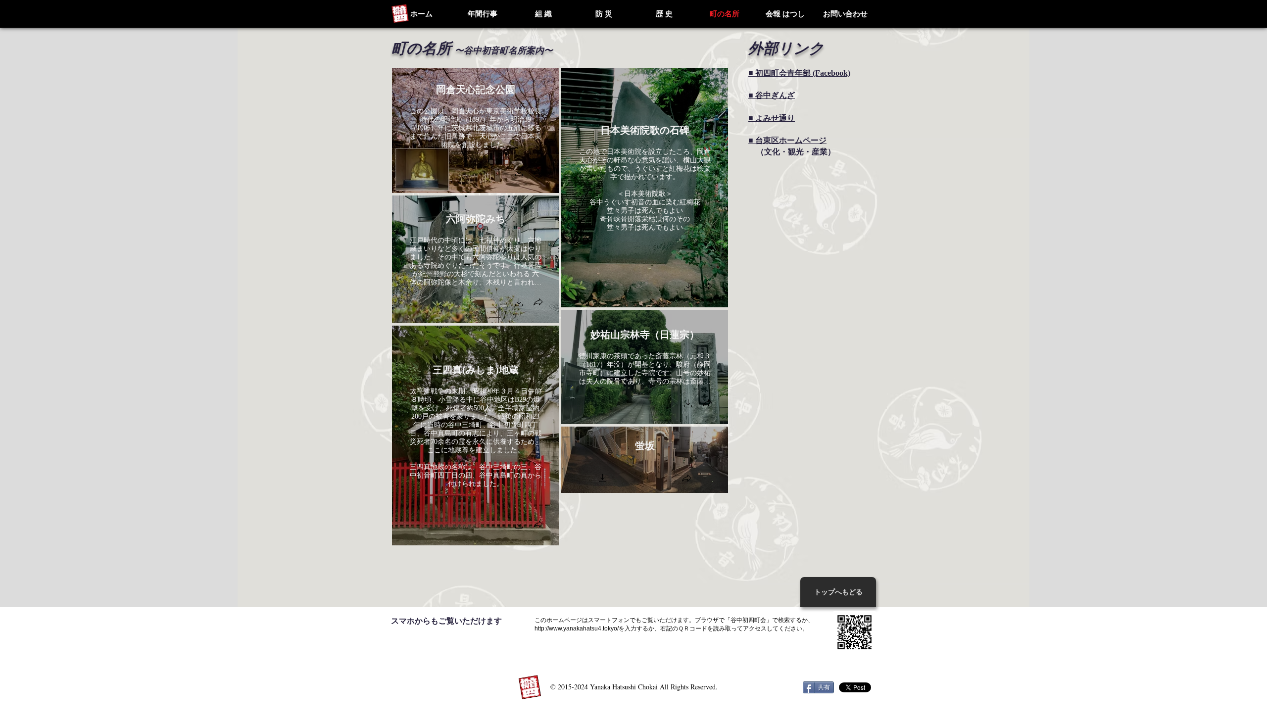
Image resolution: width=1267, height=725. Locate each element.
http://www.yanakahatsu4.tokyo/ (577, 628)
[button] (519, 173)
